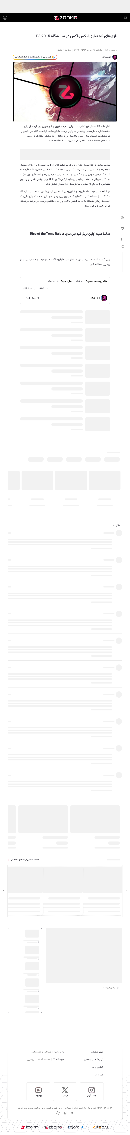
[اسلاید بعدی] (4, 891)
